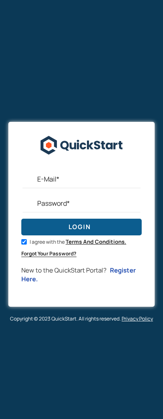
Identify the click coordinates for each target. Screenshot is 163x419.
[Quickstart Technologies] (81, 166)
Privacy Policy (137, 318)
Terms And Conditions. (96, 241)
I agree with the (77, 241)
